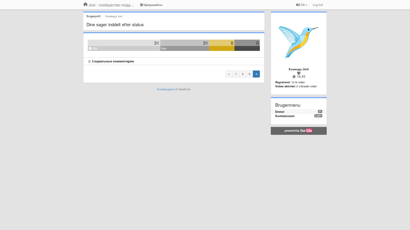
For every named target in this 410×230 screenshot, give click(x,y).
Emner (279, 111)
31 (156, 43)
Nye (163, 48)
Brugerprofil (93, 16)
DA (303, 5)
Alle (94, 48)
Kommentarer (285, 116)
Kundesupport (165, 89)
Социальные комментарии (113, 61)
